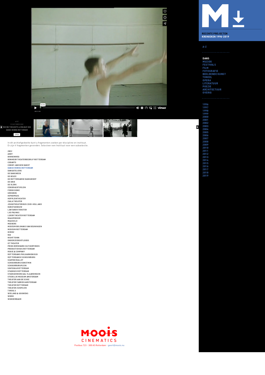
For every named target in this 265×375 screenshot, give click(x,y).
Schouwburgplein (17, 265)
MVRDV (11, 232)
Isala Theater (15, 201)
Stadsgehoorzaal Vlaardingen (24, 274)
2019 (206, 175)
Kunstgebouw (15, 207)
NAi (9, 235)
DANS (206, 58)
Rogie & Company (16, 251)
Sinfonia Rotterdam (18, 268)
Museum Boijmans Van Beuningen (25, 226)
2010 (206, 147)
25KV (10, 151)
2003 (206, 126)
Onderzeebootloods (18, 240)
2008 (206, 141)
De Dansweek (14, 173)
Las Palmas (13, 212)
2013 (206, 157)
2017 (206, 169)
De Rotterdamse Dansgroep (22, 179)
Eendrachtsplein (17, 187)
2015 (206, 163)
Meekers (12, 223)
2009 (206, 144)
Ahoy (10, 154)
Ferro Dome (14, 190)
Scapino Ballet (15, 260)
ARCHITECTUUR (212, 89)
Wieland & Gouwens (18, 293)
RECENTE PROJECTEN (215, 33)
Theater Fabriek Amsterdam (22, 282)
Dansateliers (15, 170)
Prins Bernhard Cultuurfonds (24, 246)
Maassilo (12, 221)
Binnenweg (13, 156)
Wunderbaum (14, 299)
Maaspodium (14, 218)
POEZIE (207, 86)
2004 (206, 129)
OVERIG (207, 92)
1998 (206, 110)
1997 (206, 107)
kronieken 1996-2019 (215, 36)
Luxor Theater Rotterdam (21, 215)
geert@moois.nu (116, 345)
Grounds (12, 193)
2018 (206, 172)
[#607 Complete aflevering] (51, 128)
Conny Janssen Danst (19, 165)
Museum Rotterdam (18, 229)
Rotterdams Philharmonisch (23, 254)
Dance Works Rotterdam (20, 168)
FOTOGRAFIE (210, 70)
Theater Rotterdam (18, 285)
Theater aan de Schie (18, 279)
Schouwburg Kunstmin (19, 262)
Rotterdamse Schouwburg (21, 257)
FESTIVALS (209, 64)
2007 (206, 138)
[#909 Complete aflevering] (120, 128)
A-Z (205, 46)
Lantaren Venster (17, 209)
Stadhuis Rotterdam (18, 271)
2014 (206, 160)
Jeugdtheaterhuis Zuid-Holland (25, 204)
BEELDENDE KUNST (214, 74)
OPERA (207, 80)
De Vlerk (12, 184)
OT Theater (13, 243)
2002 (206, 122)
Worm (11, 296)
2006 (206, 135)
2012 (206, 153)
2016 (206, 166)
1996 (206, 104)
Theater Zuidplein (17, 288)
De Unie (11, 182)
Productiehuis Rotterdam (21, 248)
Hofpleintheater (17, 198)
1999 (206, 113)
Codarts (12, 162)
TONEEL (207, 77)
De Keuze (12, 176)
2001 (206, 119)
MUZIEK (207, 61)
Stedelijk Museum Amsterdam (23, 276)
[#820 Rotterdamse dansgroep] (86, 128)
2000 (206, 116)
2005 (206, 132)
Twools (12, 290)
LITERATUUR (210, 83)
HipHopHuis (13, 195)
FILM (206, 67)
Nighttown (13, 237)
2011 (206, 150)
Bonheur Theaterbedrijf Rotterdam (27, 159)
